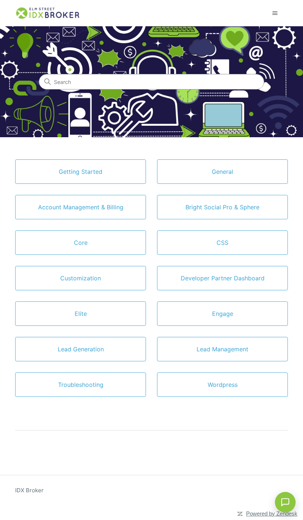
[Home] (48, 13)
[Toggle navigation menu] (275, 13)
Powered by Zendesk (271, 513)
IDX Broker (29, 490)
